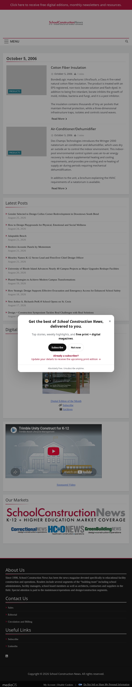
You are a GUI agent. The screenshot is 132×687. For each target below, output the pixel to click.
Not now (76, 347)
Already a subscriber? (66, 357)
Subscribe (57, 347)
